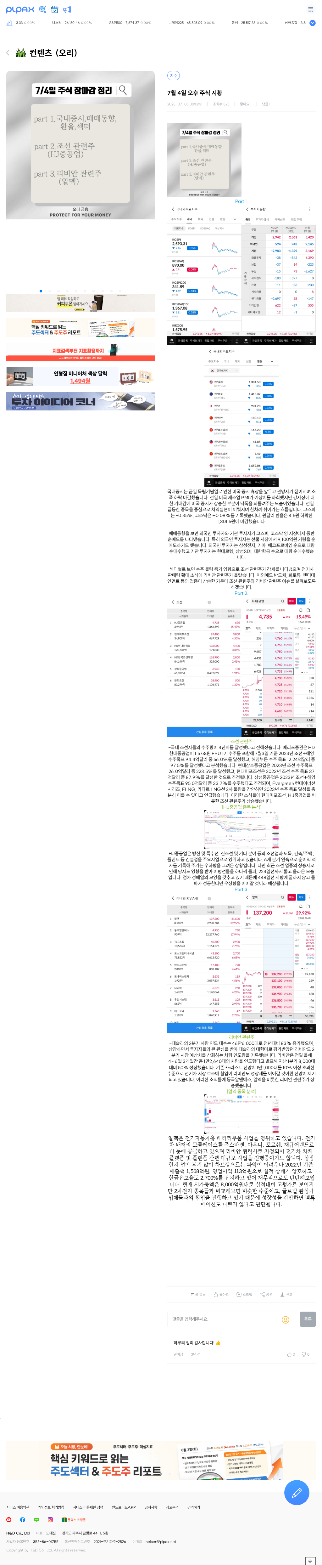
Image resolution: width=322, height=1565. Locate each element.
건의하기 (193, 1507)
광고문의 (172, 1507)
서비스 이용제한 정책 (88, 1507)
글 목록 (200, 1294)
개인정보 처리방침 (51, 1507)
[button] (41, 291)
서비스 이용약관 (17, 1507)
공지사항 (151, 1507)
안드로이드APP (124, 1507)
